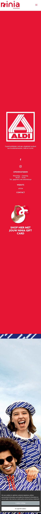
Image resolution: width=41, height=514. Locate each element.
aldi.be (20, 188)
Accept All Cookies (20, 508)
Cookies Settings (20, 503)
